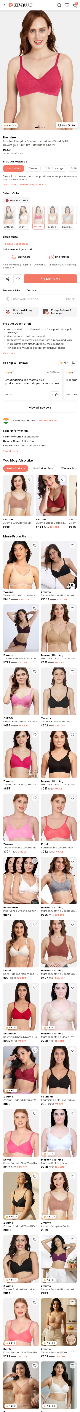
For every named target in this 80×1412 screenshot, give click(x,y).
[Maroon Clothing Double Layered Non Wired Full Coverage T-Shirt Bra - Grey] (59, 880)
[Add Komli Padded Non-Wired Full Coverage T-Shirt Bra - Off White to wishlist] (35, 924)
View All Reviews (40, 407)
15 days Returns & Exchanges (61, 312)
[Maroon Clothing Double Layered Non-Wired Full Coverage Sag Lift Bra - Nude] (59, 628)
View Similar (69, 125)
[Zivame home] (21, 5)
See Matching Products (33, 184)
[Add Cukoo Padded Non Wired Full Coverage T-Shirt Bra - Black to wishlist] (35, 672)
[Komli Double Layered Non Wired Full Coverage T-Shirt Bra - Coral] (59, 817)
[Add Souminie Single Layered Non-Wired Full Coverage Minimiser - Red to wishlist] (35, 987)
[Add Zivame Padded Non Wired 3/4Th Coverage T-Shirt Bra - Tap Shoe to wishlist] (35, 1239)
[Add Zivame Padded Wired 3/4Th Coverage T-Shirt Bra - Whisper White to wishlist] (73, 1366)
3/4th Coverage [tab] (54, 168)
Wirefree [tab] (32, 168)
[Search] (59, 5)
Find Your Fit (62, 256)
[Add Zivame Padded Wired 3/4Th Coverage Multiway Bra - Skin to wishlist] (73, 1302)
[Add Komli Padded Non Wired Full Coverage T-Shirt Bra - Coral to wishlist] (35, 1302)
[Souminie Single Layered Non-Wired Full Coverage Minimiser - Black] (59, 1070)
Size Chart (24, 256)
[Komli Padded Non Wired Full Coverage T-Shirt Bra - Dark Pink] (21, 1133)
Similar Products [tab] (16, 468)
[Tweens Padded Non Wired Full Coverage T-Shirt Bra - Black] (59, 691)
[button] (4, 5)
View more (9, 353)
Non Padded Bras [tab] (43, 468)
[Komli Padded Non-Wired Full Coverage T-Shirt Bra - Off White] (21, 943)
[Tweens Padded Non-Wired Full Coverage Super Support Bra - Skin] (21, 565)
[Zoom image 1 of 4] (40, 70)
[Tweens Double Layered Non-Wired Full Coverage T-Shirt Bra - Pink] (21, 817)
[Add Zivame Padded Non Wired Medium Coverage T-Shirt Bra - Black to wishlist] (73, 545)
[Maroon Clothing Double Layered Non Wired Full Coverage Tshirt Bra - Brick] (59, 943)
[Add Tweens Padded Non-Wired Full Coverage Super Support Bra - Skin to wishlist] (35, 545)
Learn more (9, 184)
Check (70, 299)
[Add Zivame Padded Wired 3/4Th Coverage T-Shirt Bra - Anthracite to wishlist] (35, 1176)
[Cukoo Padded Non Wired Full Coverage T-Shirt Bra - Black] (21, 691)
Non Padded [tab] (14, 168)
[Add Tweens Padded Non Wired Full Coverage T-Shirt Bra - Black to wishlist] (73, 672)
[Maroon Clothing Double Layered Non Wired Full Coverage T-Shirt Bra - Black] (59, 754)
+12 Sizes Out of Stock (15, 244)
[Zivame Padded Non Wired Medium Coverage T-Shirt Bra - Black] (59, 565)
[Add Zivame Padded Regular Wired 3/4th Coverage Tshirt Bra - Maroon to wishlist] (35, 1050)
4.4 (10, 125)
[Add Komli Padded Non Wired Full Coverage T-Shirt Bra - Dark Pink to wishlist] (35, 1113)
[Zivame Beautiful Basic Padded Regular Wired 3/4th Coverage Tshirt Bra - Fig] (21, 628)
